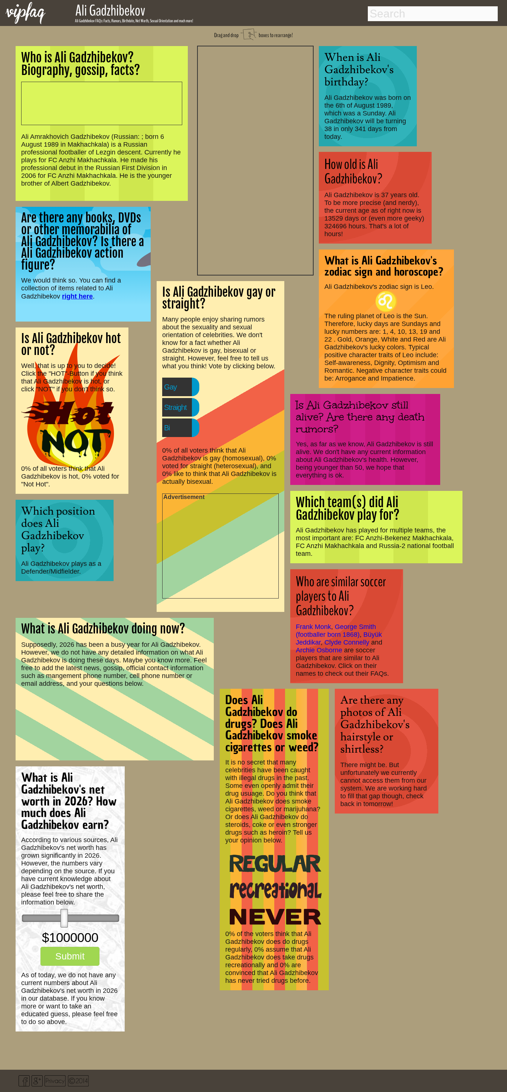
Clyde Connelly (346, 642)
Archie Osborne (319, 650)
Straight (175, 407)
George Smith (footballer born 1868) (336, 630)
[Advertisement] (255, 159)
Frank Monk (313, 626)
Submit (70, 956)
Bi (167, 428)
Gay (170, 387)
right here (77, 296)
